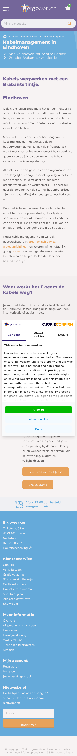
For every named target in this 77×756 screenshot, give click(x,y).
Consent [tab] (14, 334)
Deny (38, 429)
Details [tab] (63, 334)
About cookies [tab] (38, 334)
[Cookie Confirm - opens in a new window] (57, 324)
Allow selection (38, 419)
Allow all (39, 409)
